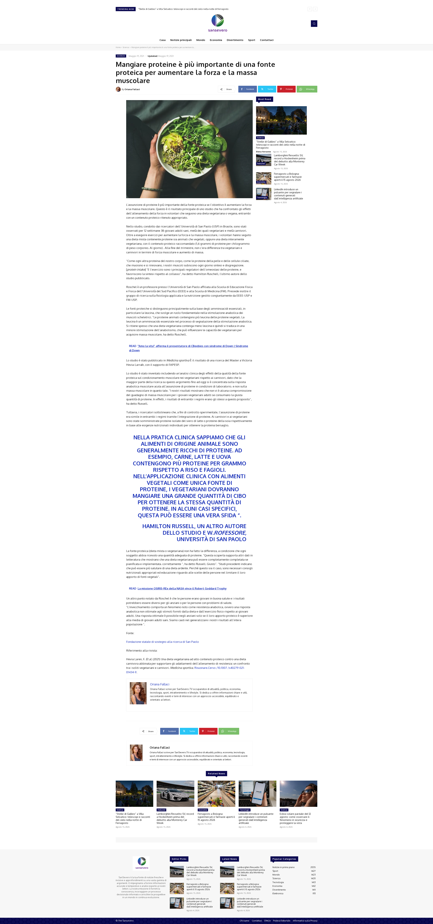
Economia (261, 182)
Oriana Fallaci (132, 89)
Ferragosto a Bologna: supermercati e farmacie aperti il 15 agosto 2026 (288, 176)
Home (118, 47)
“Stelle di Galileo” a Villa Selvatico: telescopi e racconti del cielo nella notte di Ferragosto (280, 144)
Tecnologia (262, 197)
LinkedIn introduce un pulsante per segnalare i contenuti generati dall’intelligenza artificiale (288, 194)
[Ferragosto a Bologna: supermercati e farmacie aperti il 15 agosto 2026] (263, 178)
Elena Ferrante (263, 151)
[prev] (310, 9)
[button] (314, 23)
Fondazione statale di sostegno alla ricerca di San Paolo (162, 641)
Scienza (126, 47)
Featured (261, 163)
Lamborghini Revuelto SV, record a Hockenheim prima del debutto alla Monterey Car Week (184, 9)
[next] (315, 9)
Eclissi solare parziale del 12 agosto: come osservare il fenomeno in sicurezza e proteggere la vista (295, 818)
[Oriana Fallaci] (119, 89)
